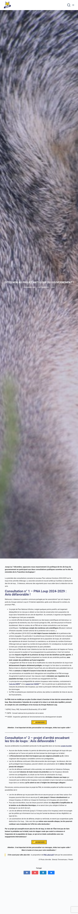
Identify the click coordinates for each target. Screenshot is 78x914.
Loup (53, 287)
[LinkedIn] (43, 872)
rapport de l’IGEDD (32, 684)
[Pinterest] (35, 872)
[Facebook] (27, 872)
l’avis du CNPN (14, 684)
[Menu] (73, 5)
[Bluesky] (51, 872)
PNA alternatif (48, 855)
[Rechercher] (68, 5)
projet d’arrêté (66, 746)
